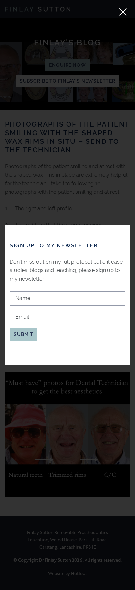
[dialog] (67, 295)
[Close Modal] (123, 12)
